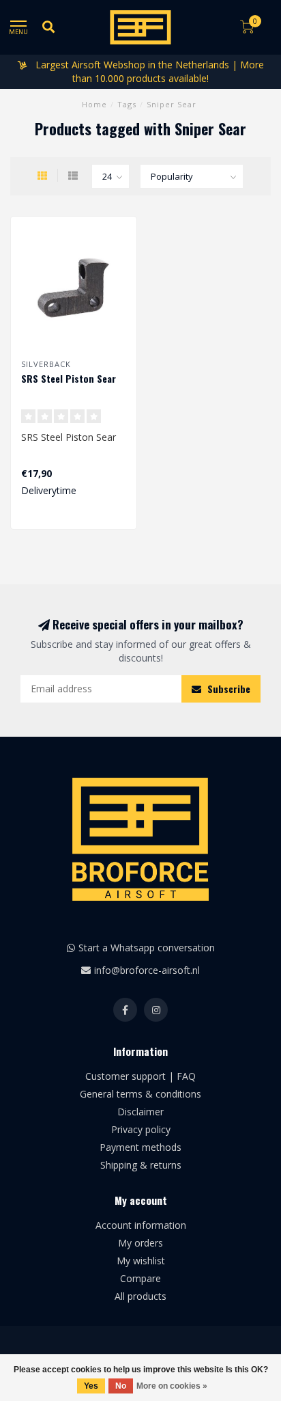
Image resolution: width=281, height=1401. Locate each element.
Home (94, 104)
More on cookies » (171, 1386)
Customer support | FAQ (140, 1076)
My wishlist (141, 1260)
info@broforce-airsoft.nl (147, 970)
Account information (140, 1225)
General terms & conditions (140, 1093)
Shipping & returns (140, 1164)
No (120, 1386)
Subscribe (227, 688)
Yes (91, 1386)
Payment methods (140, 1147)
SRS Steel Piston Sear (68, 378)
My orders (140, 1242)
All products (140, 1296)
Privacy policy (141, 1129)
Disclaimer (140, 1111)
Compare (140, 1278)
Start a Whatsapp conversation (146, 947)
